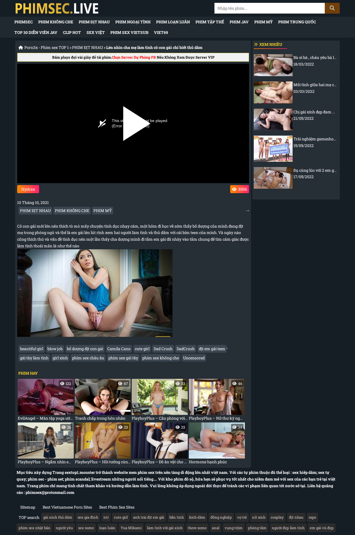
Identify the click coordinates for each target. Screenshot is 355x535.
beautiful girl (31, 348)
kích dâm (197, 517)
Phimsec (23, 21)
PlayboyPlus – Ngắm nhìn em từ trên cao (46, 444)
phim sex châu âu (88, 357)
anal (215, 527)
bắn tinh (176, 517)
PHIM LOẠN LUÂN (173, 21)
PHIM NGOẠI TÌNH (133, 21)
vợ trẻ (242, 517)
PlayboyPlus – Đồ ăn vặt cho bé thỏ (160, 444)
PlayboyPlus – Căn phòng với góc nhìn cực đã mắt (160, 401)
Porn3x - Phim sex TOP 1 (46, 47)
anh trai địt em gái (148, 517)
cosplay (277, 517)
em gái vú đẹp (322, 527)
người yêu (64, 527)
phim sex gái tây (123, 357)
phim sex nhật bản (34, 527)
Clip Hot (72, 32)
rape (312, 517)
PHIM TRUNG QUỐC (297, 21)
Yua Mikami (131, 527)
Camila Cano (119, 348)
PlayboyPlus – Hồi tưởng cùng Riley (103, 444)
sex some (86, 527)
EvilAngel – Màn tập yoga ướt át (46, 401)
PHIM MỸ (263, 21)
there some (197, 527)
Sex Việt (96, 32)
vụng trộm (234, 527)
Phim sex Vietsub (129, 32)
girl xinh (60, 357)
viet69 (161, 32)
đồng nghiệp (221, 517)
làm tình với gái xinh (164, 527)
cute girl (142, 348)
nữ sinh (258, 517)
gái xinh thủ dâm (57, 517)
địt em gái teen (212, 348)
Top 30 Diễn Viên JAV (35, 32)
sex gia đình (88, 517)
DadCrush (186, 348)
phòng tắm (257, 527)
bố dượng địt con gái (85, 348)
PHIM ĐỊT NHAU (94, 21)
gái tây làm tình (34, 357)
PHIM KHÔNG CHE (55, 21)
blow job (55, 348)
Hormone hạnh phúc (215, 444)
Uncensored (194, 357)
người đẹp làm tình (288, 527)
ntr (106, 517)
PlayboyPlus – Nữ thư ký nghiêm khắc (217, 401)
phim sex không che (160, 357)
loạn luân (107, 527)
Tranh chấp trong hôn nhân (101, 401)
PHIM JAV (239, 21)
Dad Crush (163, 348)
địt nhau (296, 517)
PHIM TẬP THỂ (210, 21)
